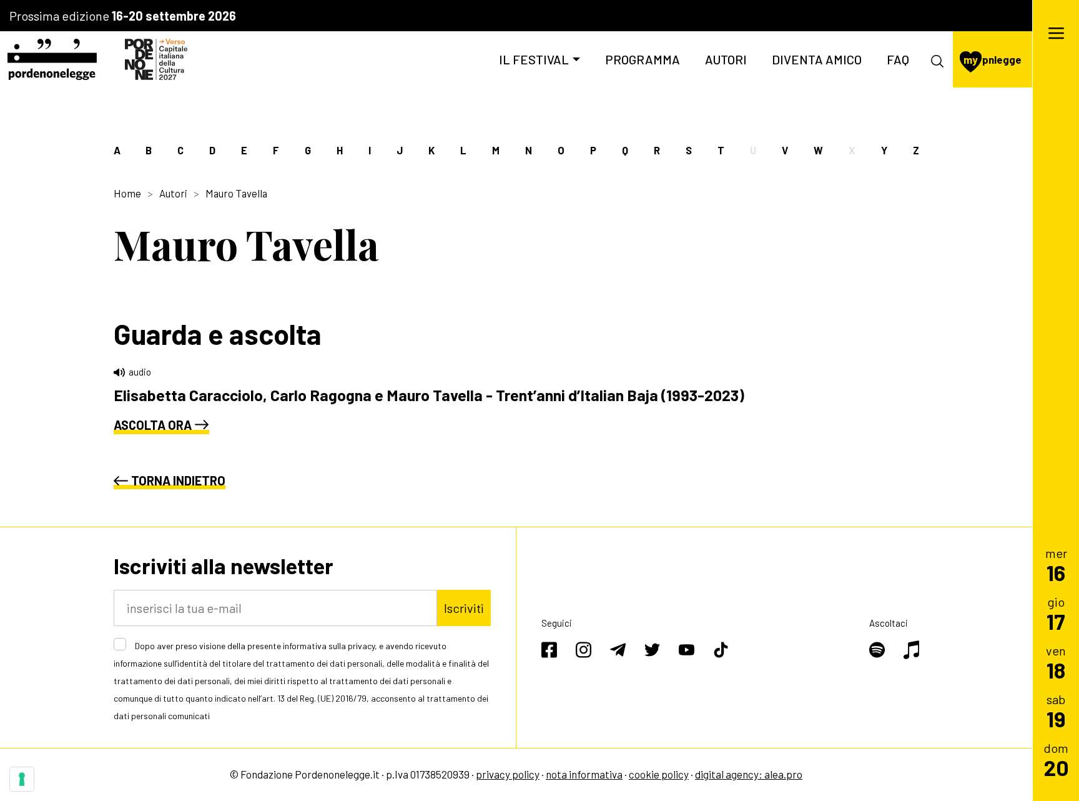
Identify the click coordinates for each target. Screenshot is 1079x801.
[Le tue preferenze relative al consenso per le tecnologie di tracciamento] (22, 779)
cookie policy (659, 774)
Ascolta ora (153, 424)
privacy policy (508, 774)
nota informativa (584, 774)
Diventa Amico (817, 59)
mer (1056, 564)
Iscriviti (464, 607)
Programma (642, 59)
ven (1056, 662)
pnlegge (992, 59)
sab (1056, 711)
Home (127, 193)
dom (1056, 759)
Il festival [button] (534, 59)
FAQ (898, 59)
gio (1056, 613)
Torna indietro (178, 480)
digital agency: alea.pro (748, 774)
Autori (726, 59)
